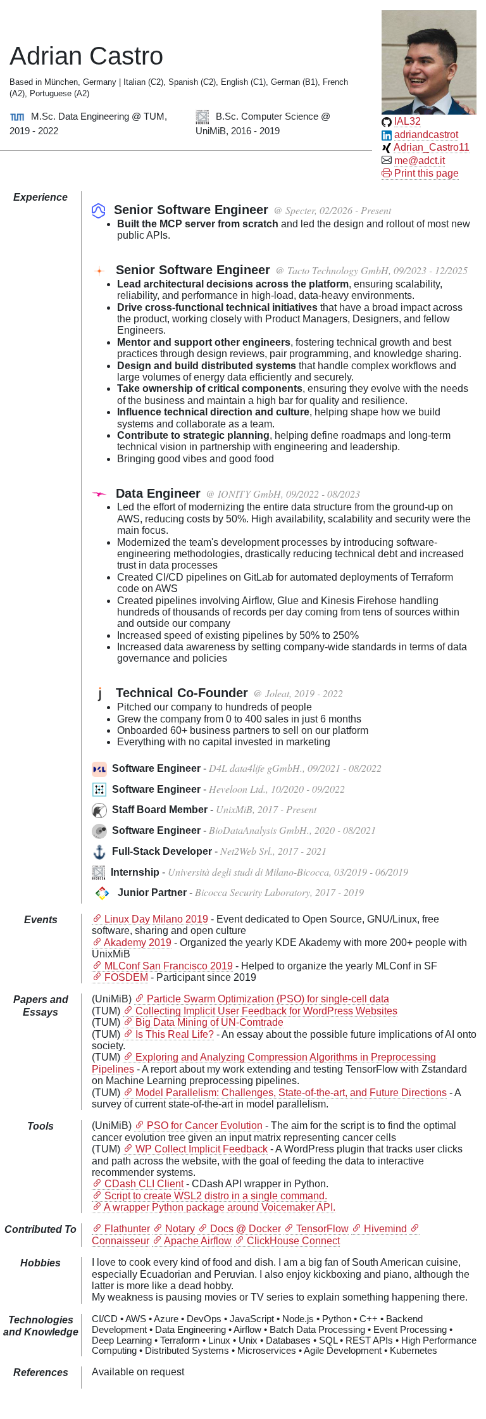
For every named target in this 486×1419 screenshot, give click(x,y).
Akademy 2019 (137, 942)
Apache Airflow (198, 1240)
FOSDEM (126, 977)
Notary (180, 1228)
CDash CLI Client (144, 1183)
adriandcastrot (426, 134)
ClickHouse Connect (293, 1240)
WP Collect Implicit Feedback (201, 1149)
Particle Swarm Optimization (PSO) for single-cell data (268, 998)
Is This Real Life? (174, 1034)
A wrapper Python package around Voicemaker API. (219, 1207)
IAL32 (407, 121)
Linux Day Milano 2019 (156, 919)
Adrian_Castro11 (432, 147)
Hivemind (385, 1228)
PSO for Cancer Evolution (205, 1125)
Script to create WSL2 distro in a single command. (215, 1195)
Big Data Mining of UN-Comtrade (209, 1022)
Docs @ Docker (245, 1228)
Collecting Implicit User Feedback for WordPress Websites (266, 1011)
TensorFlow (322, 1228)
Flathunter (127, 1228)
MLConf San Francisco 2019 (168, 966)
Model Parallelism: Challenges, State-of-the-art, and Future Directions (291, 1092)
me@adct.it (419, 160)
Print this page (425, 173)
